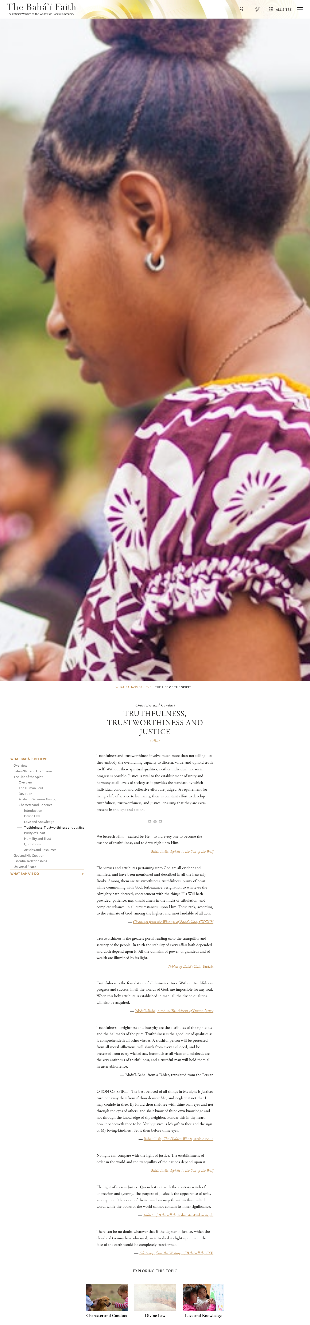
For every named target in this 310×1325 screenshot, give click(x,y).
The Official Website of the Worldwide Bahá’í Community (40, 14)
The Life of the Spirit (28, 776)
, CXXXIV (173, 922)
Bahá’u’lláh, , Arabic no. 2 (178, 1139)
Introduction (33, 810)
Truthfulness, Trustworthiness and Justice (54, 827)
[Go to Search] (242, 9)
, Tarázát (190, 966)
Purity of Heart (34, 833)
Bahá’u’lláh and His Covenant (34, 771)
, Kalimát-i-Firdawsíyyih (178, 1215)
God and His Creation (28, 855)
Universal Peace (24, 866)
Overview (20, 765)
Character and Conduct (35, 804)
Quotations (32, 844)
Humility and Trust (37, 838)
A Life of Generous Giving (37, 799)
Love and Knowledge (39, 821)
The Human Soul (31, 788)
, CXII (176, 1253)
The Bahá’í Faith (42, 7)
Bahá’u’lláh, (182, 851)
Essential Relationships (30, 861)
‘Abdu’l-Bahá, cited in (174, 1011)
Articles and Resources (40, 849)
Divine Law (32, 816)
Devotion (25, 793)
